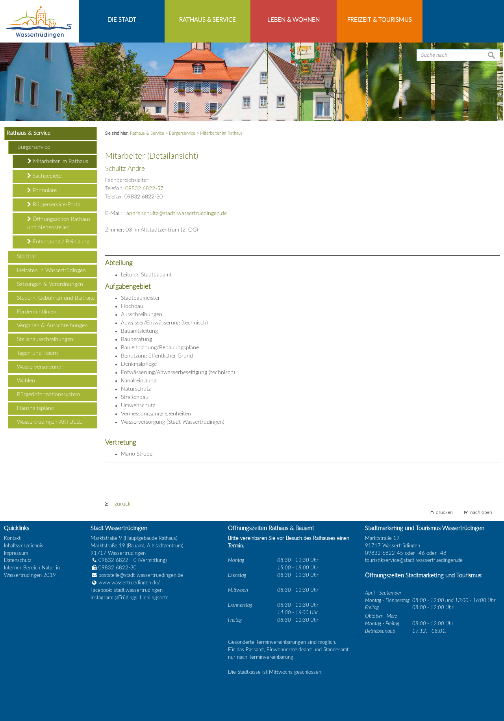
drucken (444, 512)
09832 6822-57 (144, 188)
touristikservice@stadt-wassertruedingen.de (414, 560)
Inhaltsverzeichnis (23, 545)
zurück (119, 504)
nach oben (481, 512)
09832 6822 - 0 (117, 560)
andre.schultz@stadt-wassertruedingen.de (176, 213)
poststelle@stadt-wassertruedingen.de (140, 575)
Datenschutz (18, 560)
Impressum (16, 553)
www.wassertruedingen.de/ (129, 582)
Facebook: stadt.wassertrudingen (127, 590)
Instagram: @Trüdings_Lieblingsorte (130, 597)
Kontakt (12, 538)
